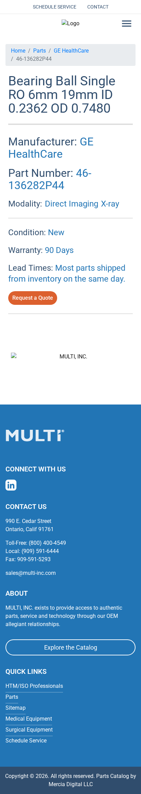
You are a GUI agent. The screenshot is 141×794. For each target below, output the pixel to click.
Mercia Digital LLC (71, 784)
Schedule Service (54, 7)
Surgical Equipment (29, 729)
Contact (97, 7)
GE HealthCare (71, 50)
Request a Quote (32, 298)
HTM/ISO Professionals (34, 686)
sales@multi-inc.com (30, 573)
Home (18, 50)
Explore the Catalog (70, 647)
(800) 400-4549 (47, 543)
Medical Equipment (28, 718)
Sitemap (15, 708)
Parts (39, 50)
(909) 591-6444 (40, 551)
